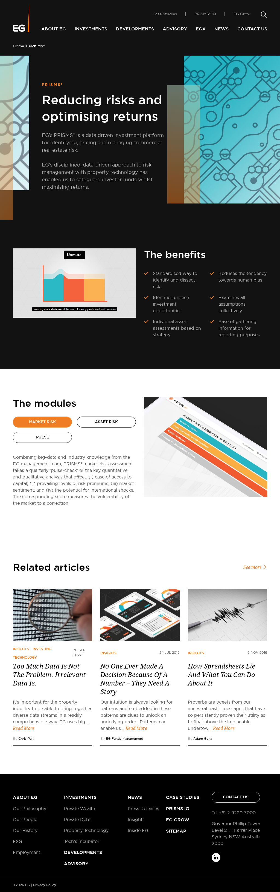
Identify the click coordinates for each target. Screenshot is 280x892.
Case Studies (165, 14)
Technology (25, 657)
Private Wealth (79, 808)
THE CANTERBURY (169, 3)
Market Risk (42, 421)
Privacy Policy (44, 885)
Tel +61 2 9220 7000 (234, 812)
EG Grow (242, 14)
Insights (21, 649)
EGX (201, 29)
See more (253, 567)
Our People (25, 819)
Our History (25, 830)
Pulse (42, 437)
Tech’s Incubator (81, 841)
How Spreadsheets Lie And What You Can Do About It (221, 674)
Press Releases (143, 808)
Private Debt (77, 819)
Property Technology (86, 830)
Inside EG (138, 830)
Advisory (175, 29)
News (221, 29)
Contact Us (252, 29)
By (23, 738)
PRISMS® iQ (205, 14)
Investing (42, 649)
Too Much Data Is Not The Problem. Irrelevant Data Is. (49, 674)
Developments (135, 29)
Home (18, 46)
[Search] (263, 15)
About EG (53, 29)
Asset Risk (106, 421)
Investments (91, 29)
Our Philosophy (29, 808)
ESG (17, 841)
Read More (23, 728)
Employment (26, 852)
